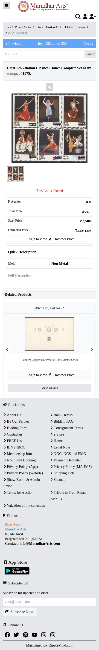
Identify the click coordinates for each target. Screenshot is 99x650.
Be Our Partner (18, 421)
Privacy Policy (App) (22, 467)
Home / (9, 27)
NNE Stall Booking (21, 460)
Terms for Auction (20, 492)
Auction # (52, 27)
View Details (49, 388)
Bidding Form (17, 428)
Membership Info (19, 454)
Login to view (36, 239)
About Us (14, 415)
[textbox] (49, 539)
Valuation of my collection (26, 505)
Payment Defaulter (67, 460)
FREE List (15, 441)
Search (90, 54)
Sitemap (59, 479)
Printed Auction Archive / (29, 27)
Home (58, 441)
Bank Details (63, 415)
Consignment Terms (68, 428)
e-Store (59, 434)
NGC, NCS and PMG (70, 454)
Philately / (69, 27)
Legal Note (62, 447)
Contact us (14, 434)
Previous (14, 43)
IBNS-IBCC (16, 447)
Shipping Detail (65, 473)
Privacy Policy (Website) (25, 473)
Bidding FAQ (64, 421)
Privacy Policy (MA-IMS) (73, 467)
